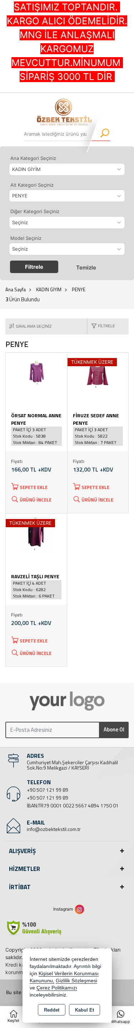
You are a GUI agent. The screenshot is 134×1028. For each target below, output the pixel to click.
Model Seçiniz (25, 238)
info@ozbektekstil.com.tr (54, 829)
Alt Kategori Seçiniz (32, 185)
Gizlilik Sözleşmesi (76, 980)
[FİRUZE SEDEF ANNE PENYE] (98, 372)
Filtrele (34, 266)
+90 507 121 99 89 (47, 789)
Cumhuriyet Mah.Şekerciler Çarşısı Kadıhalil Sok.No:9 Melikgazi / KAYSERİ (72, 765)
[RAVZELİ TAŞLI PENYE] (36, 533)
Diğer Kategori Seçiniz (34, 211)
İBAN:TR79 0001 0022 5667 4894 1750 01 (73, 805)
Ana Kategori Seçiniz (33, 158)
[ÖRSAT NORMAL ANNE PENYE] (36, 372)
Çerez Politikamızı (56, 988)
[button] (101, 326)
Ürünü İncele (35, 499)
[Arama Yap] (100, 134)
